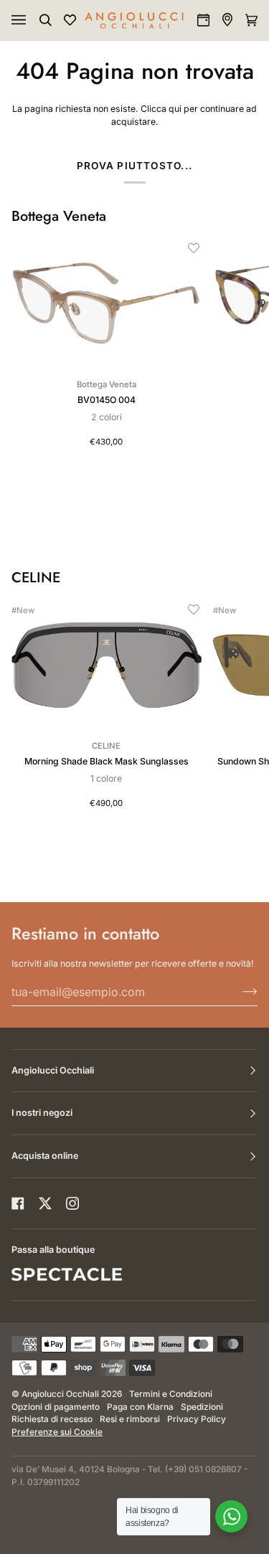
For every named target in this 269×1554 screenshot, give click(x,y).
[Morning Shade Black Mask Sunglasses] (106, 665)
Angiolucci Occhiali (60, 1394)
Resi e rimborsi (130, 1419)
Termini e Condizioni (170, 1394)
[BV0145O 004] (106, 303)
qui (175, 108)
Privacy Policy (196, 1419)
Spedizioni (202, 1407)
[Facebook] (17, 1203)
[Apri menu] (33, 20)
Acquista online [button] (44, 1155)
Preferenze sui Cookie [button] (57, 1432)
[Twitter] (45, 1203)
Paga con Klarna (140, 1407)
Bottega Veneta (58, 217)
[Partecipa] (239, 991)
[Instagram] (72, 1203)
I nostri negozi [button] (41, 1112)
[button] (193, 248)
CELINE (35, 578)
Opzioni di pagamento (55, 1407)
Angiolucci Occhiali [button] (52, 1070)
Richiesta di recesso (52, 1419)
